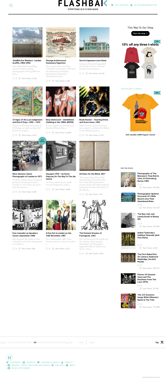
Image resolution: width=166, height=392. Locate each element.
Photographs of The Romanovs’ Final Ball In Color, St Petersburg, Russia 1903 (148, 177)
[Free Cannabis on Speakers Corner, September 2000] (27, 215)
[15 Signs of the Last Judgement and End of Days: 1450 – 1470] (27, 102)
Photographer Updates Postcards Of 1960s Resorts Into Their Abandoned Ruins (148, 197)
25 (19, 342)
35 (51, 342)
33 (44, 342)
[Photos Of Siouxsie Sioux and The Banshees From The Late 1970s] (128, 278)
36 (54, 342)
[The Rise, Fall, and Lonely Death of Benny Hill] (128, 220)
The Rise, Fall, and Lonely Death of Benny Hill (148, 216)
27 (25, 342)
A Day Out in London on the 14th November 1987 (58, 234)
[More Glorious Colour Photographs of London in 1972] (27, 156)
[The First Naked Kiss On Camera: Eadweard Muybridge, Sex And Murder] (128, 257)
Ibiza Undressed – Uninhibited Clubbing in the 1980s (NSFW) (60, 120)
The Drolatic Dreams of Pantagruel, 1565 (90, 234)
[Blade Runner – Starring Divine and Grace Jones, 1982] (94, 102)
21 (6, 342)
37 (57, 342)
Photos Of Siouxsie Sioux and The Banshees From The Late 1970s (146, 278)
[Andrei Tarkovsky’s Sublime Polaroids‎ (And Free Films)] (128, 240)
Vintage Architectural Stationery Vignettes (56, 61)
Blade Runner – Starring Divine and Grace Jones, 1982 (93, 120)
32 (41, 342)
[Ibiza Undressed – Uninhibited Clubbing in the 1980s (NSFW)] (61, 102)
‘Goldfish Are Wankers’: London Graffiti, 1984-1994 (26, 61)
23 (12, 342)
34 (48, 342)
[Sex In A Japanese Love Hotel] (94, 42)
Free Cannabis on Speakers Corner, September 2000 (25, 234)
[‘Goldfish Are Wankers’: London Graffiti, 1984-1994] (27, 42)
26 (22, 342)
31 (38, 342)
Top (157, 342)
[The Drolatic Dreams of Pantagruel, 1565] (94, 215)
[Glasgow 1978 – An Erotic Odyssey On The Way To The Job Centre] (61, 156)
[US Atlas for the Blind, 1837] (94, 156)
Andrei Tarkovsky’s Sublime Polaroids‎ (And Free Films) (148, 235)
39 (64, 342)
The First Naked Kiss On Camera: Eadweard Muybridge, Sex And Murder (147, 258)
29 (31, 342)
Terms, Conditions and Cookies (35, 365)
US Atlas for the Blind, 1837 (92, 173)
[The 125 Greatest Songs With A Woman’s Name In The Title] (128, 301)
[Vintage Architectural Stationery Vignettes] (61, 42)
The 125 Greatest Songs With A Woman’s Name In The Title (148, 297)
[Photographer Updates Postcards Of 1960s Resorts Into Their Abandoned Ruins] (128, 197)
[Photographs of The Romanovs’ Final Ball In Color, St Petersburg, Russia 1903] (128, 179)
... (16, 74)
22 (9, 342)
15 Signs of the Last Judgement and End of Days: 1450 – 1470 (27, 120)
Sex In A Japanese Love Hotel (92, 60)
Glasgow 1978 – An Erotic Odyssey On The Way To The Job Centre (61, 176)
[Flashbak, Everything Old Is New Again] (83, 5)
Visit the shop (139, 33)
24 (15, 342)
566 (71, 342)
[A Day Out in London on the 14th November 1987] (61, 215)
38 (61, 342)
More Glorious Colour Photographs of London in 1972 (27, 175)
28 (28, 342)
